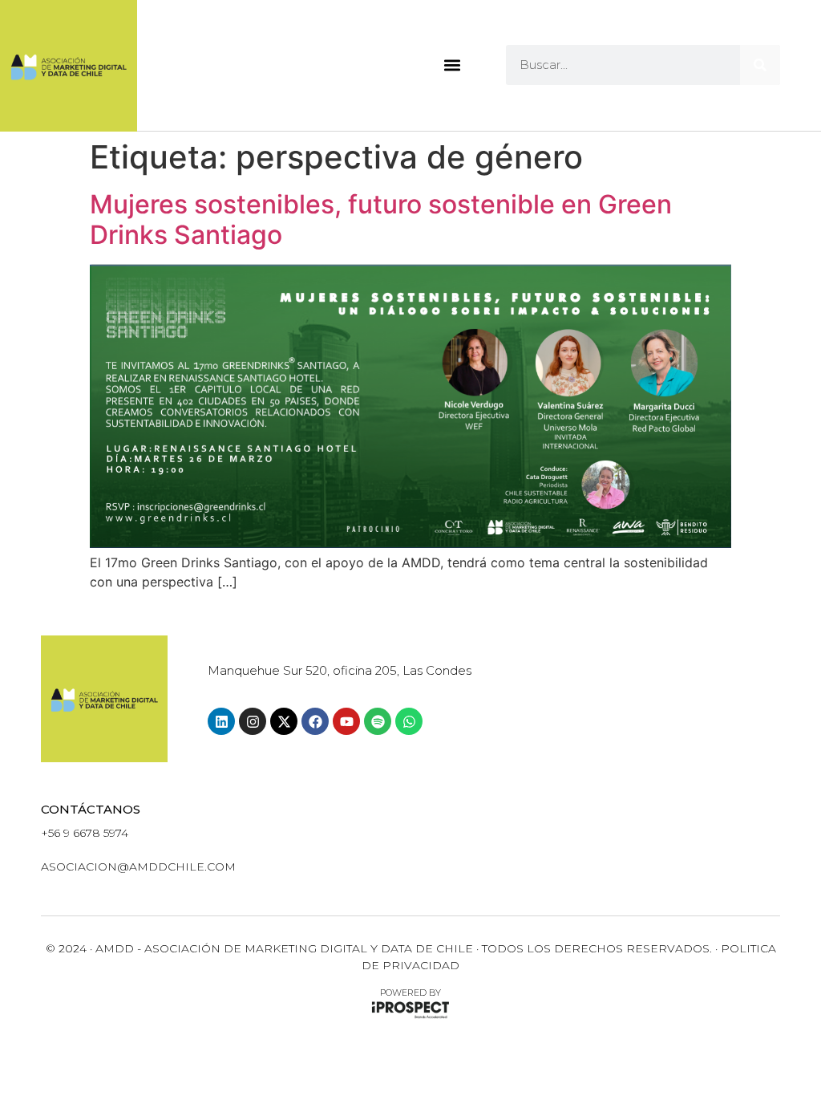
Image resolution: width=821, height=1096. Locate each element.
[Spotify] (377, 721)
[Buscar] (760, 65)
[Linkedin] (221, 721)
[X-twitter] (283, 721)
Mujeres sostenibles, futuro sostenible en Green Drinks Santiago (381, 219)
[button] (452, 65)
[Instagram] (252, 721)
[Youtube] (346, 721)
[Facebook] (315, 721)
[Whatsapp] (409, 721)
